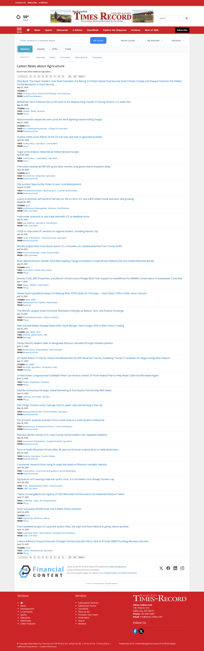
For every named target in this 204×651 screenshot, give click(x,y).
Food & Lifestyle (50, 411)
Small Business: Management (35, 208)
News (52, 57)
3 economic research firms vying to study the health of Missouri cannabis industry (62, 464)
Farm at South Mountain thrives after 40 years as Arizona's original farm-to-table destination (68, 449)
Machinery (38, 518)
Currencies (65, 57)
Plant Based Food (30, 302)
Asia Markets (51, 223)
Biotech (47, 317)
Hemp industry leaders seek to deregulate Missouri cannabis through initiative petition (65, 343)
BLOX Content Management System (144, 643)
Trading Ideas (28, 143)
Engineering (27, 518)
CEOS (27, 205)
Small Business (63, 208)
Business (41, 111)
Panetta (26, 382)
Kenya (49, 270)
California (27, 397)
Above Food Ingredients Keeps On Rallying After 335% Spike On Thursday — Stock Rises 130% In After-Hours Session (82, 293)
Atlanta (26, 285)
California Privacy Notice (27, 646)
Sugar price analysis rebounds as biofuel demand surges (48, 151)
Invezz (25, 146)
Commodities (51, 143)
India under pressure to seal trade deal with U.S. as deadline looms (53, 216)
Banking (54, 317)
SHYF (38, 332)
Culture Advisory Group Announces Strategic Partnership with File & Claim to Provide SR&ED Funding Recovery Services (82, 541)
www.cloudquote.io (117, 566)
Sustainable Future (30, 533)
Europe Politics (53, 252)
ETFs (54, 49)
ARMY (27, 267)
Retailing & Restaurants (37, 128)
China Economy (56, 486)
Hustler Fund (39, 270)
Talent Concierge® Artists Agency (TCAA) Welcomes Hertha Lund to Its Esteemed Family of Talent (70, 494)
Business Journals (30, 131)
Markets (25, 49)
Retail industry (45, 533)
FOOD (27, 548)
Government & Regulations (34, 441)
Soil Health (36, 397)
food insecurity (63, 93)
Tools (68, 49)
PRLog (25, 114)
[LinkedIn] (175, 571)
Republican (35, 382)
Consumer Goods (48, 238)
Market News (52, 302)
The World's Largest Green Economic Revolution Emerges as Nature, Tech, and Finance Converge (70, 310)
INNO (27, 126)
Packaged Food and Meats (64, 533)
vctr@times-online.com (151, 616)
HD (26, 364)
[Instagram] (182, 571)
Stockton (46, 397)
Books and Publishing (47, 93)
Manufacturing (29, 349)
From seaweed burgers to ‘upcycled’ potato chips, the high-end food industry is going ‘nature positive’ (73, 526)
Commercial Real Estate (67, 190)
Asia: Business (28, 223)
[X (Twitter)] (161, 571)
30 (75, 76)
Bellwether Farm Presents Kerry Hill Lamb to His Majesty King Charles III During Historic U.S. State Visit (74, 101)
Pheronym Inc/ (29, 176)
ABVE (27, 300)
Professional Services (45, 426)
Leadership (27, 500)
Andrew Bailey (42, 349)
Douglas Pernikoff (54, 441)
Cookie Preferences (48, 646)
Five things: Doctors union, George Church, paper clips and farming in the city (59, 405)
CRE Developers (49, 190)
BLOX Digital (170, 643)
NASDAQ (26, 335)
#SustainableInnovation (32, 317)
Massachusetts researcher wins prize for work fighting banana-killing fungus (59, 119)
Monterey (45, 382)
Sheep (33, 111)
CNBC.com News (30, 211)
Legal (35, 500)
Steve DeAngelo (56, 349)
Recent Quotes (128, 40)
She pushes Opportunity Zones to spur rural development (49, 184)
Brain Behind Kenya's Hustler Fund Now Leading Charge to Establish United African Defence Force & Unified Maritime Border (85, 261)
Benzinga (27, 305)
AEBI (27, 332)
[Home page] (102, 15)
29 (70, 76)
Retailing (26, 456)
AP (26, 91)
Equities (42, 302)
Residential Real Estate (32, 190)
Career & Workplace (31, 238)
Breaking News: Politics (38, 486)
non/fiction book (30, 93)
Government (28, 270)
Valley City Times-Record (43, 643)
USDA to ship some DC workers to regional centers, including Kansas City (57, 231)
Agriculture (40, 143)
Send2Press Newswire (32, 96)
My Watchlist (153, 40)
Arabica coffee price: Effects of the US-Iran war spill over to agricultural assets (59, 137)
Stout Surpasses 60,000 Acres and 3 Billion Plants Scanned (49, 509)
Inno (24, 128)
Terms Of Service (129, 573)
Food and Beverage (31, 252)
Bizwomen (40, 176)
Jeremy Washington (68, 471)
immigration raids (49, 367)
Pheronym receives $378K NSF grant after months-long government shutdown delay (64, 166)
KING (27, 108)
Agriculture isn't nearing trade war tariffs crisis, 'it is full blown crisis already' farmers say (65, 479)
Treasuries (97, 57)
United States (43, 285)
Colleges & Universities (58, 128)
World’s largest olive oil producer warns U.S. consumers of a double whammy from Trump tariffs (69, 246)
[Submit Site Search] (186, 18)
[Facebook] (168, 571)
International (81, 57)
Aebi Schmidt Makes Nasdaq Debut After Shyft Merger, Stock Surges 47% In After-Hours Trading (70, 325)
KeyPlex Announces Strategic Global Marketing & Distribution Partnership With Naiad (64, 390)
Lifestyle (26, 111)
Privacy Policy (110, 573)
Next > (81, 76)
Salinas (46, 518)
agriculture (36, 367)
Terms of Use (89, 643)
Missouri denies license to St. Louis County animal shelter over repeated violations (62, 434)
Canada (26, 550)
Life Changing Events (47, 500)
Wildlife (33, 285)
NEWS (33, 300)
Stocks (41, 49)
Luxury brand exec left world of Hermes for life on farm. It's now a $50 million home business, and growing (75, 199)
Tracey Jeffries (28, 471)
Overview (40, 57)
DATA (27, 515)
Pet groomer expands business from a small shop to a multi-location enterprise (60, 420)
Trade (43, 252)
